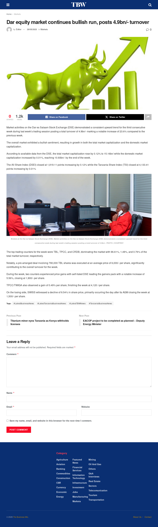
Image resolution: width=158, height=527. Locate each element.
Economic (61, 491)
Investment (78, 487)
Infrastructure (80, 482)
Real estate (94, 481)
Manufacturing (80, 496)
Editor (18, 29)
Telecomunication (98, 490)
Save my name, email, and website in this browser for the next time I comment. (51, 420)
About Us (137, 516)
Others (92, 468)
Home (9, 14)
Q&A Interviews (94, 475)
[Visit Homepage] (79, 5)
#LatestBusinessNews (24, 303)
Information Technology (79, 476)
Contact (148, 516)
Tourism (93, 495)
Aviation (60, 464)
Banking (60, 468)
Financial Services (77, 469)
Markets (17, 14)
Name (10, 392)
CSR (58, 482)
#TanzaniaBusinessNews (100, 303)
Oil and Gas (95, 464)
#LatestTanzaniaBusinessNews (51, 303)
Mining (92, 459)
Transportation (96, 499)
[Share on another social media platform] (148, 117)
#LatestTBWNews (77, 303)
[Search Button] (150, 4)
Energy (60, 496)
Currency (61, 487)
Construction (63, 478)
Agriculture (62, 459)
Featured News (77, 461)
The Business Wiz (20, 517)
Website (85, 406)
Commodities (63, 473)
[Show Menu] (7, 4)
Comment (12, 354)
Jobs (75, 491)
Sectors (93, 485)
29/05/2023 (32, 29)
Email (10, 406)
